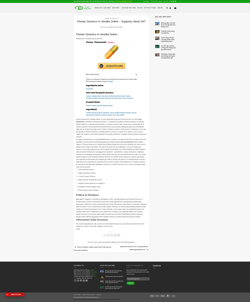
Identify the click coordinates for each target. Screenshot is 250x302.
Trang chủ (98, 8)
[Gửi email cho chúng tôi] (175, 1)
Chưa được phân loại (111, 18)
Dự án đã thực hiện (129, 8)
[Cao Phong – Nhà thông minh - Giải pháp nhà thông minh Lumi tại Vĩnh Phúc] (83, 7)
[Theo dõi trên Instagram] (171, 1)
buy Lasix (79, 199)
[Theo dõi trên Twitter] (173, 1)
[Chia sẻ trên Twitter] (108, 235)
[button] (167, 8)
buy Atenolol (128, 142)
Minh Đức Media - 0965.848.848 (111, 299)
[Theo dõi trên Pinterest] (86, 280)
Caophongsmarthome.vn (92, 297)
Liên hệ (166, 1)
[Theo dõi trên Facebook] (169, 1)
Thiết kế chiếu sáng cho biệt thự (168, 32)
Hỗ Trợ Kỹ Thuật (150, 8)
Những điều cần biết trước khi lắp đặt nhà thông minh (168, 25)
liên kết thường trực (129, 242)
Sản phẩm (115, 8)
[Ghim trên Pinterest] (115, 235)
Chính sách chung (156, 1)
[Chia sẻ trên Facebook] (104, 235)
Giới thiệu (146, 1)
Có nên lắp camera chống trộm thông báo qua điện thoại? (168, 47)
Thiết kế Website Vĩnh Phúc (94, 299)
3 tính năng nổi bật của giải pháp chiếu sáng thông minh (168, 39)
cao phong (118, 27)
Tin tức (140, 8)
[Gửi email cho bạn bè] (111, 235)
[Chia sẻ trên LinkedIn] (118, 235)
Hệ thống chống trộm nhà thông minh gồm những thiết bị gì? (168, 56)
